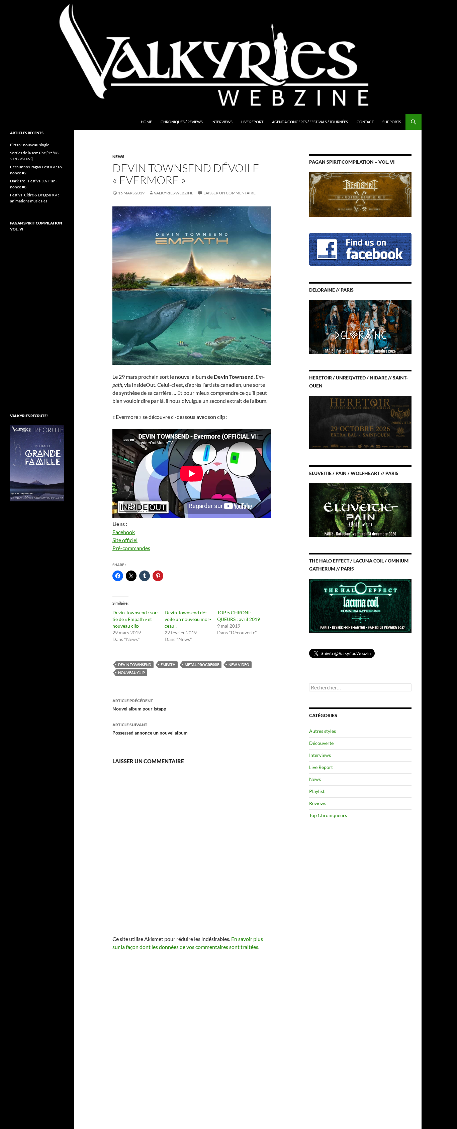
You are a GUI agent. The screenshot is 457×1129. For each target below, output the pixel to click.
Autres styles (322, 731)
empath (168, 664)
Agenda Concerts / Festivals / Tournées (310, 122)
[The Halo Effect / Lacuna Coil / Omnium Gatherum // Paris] (360, 605)
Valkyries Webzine (173, 192)
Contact (365, 122)
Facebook (123, 532)
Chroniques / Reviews (182, 122)
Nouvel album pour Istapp (139, 704)
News (118, 156)
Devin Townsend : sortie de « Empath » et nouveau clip (135, 619)
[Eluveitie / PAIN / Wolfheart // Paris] (360, 509)
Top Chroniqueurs (328, 815)
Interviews (222, 122)
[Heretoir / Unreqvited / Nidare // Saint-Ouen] (360, 422)
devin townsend (134, 664)
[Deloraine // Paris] (360, 326)
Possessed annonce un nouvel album (150, 729)
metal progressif (202, 664)
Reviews (317, 803)
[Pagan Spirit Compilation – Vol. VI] (360, 194)
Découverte (321, 743)
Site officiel (125, 540)
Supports (391, 122)
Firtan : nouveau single (29, 144)
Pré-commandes (131, 548)
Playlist (317, 791)
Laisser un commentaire (229, 192)
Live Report (252, 122)
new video (239, 664)
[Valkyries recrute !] (37, 462)
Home (146, 122)
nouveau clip (131, 672)
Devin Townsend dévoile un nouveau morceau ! (188, 619)
